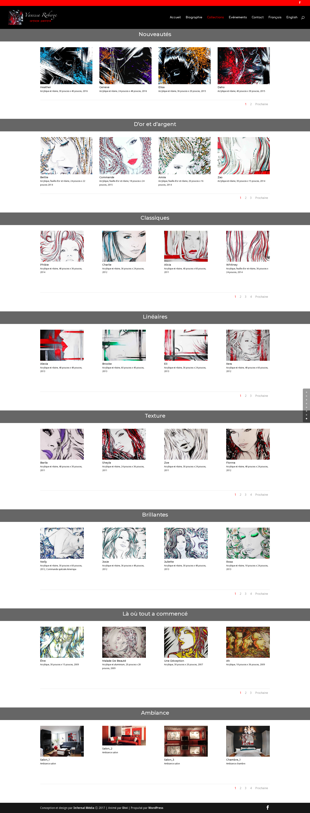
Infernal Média (83, 808)
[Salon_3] (186, 755)
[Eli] (186, 359)
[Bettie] (66, 173)
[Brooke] (124, 359)
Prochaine (261, 104)
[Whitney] (248, 260)
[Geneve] (125, 83)
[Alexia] (62, 359)
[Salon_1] (62, 755)
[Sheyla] (124, 458)
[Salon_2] (124, 744)
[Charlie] (124, 260)
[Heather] (66, 83)
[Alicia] (186, 260)
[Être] (62, 656)
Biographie (194, 17)
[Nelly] (62, 557)
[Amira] (184, 173)
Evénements (238, 17)
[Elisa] (184, 83)
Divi (125, 808)
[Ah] (248, 656)
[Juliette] (186, 557)
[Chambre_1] (248, 755)
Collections (215, 17)
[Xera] (248, 359)
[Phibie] (62, 260)
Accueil (175, 17)
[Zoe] (186, 458)
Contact (258, 17)
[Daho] (244, 83)
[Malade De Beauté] (124, 656)
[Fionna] (248, 458)
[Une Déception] (186, 656)
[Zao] (244, 173)
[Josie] (124, 557)
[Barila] (62, 458)
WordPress (155, 808)
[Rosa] (248, 557)
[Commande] (125, 173)
